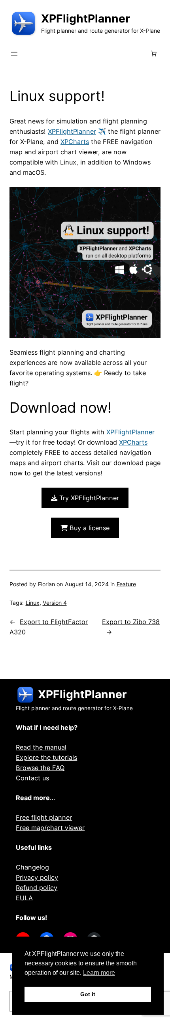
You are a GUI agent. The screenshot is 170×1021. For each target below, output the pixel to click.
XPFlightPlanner (85, 18)
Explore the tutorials (46, 757)
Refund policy (36, 888)
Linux (33, 602)
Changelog (32, 867)
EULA (24, 898)
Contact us (32, 778)
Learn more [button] (99, 972)
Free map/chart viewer (50, 828)
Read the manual (41, 747)
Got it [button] (87, 994)
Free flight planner (44, 817)
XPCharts (74, 142)
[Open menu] (14, 53)
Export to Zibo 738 (131, 622)
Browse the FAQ (40, 768)
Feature (126, 584)
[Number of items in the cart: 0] (153, 54)
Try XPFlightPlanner (88, 498)
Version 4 (55, 602)
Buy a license (89, 528)
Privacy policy (37, 877)
